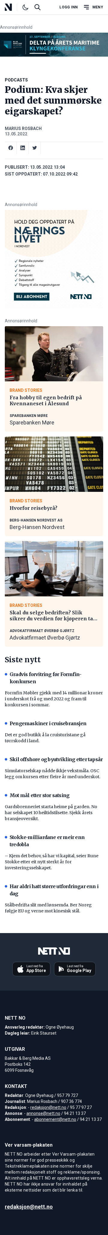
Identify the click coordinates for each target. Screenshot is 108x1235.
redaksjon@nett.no (48, 1107)
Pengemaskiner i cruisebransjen (48, 723)
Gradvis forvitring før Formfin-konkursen (45, 677)
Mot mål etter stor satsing (39, 795)
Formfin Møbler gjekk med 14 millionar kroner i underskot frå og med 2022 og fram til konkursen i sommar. (54, 699)
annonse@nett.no (43, 1113)
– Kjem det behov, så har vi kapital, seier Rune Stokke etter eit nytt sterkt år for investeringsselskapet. (51, 861)
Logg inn (68, 7)
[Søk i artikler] (37, 7)
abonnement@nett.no (55, 1119)
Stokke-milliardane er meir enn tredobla (47, 840)
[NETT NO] (13, 7)
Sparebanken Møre (32, 422)
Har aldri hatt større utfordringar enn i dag (54, 890)
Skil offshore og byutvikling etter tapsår (56, 759)
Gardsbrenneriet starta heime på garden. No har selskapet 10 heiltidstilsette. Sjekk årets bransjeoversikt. (51, 812)
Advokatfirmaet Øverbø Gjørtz (45, 637)
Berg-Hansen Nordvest (37, 527)
